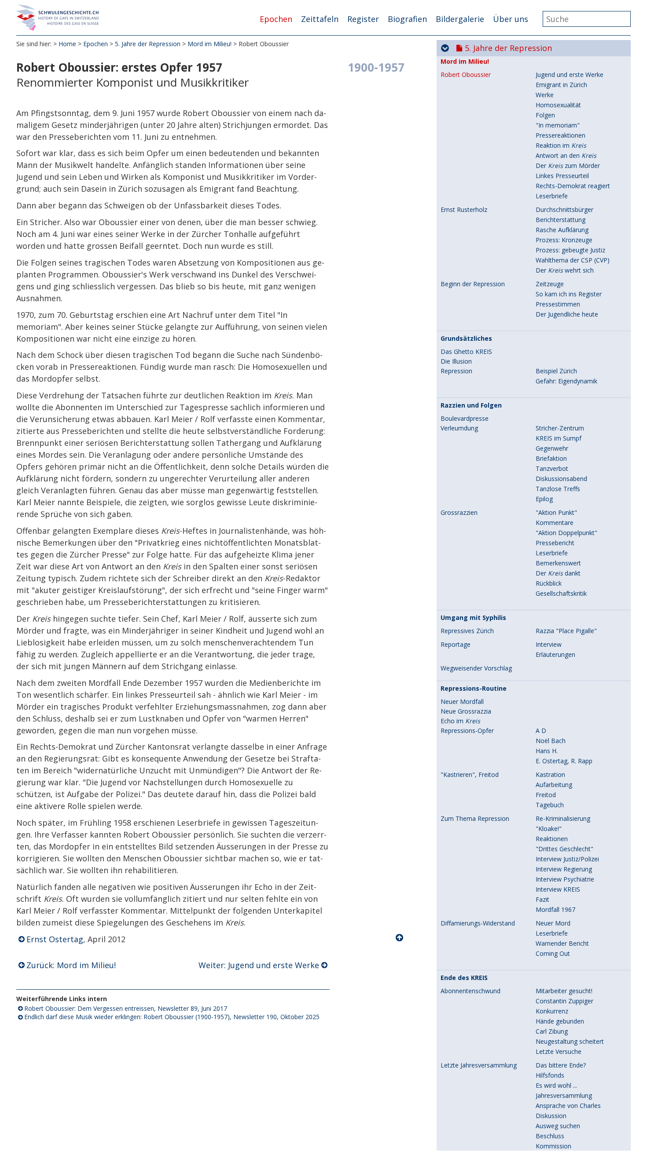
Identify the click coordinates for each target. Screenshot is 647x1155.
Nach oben (400, 937)
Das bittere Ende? (561, 1065)
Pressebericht (555, 543)
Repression (456, 371)
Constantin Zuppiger (564, 1001)
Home (67, 44)
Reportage (456, 644)
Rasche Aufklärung (562, 230)
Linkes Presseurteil (562, 175)
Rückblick (549, 583)
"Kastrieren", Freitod (470, 775)
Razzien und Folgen (471, 405)
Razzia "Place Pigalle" (566, 631)
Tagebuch (550, 805)
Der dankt (558, 573)
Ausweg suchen (558, 1126)
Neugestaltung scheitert (570, 1041)
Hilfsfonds (550, 1075)
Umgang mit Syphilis (473, 618)
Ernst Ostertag (54, 939)
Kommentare (554, 522)
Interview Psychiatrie (565, 879)
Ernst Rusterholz (464, 210)
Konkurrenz (552, 1011)
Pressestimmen (558, 304)
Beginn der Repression (473, 284)
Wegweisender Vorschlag (476, 668)
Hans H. (547, 751)
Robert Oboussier (466, 75)
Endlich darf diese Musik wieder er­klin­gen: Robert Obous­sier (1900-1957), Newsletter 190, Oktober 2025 (172, 1017)
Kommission (553, 1146)
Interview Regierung (564, 869)
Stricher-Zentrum (560, 428)
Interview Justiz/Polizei (567, 859)
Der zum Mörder (568, 165)
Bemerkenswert (558, 563)
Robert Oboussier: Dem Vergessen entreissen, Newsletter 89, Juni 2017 (125, 1008)
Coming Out (553, 953)
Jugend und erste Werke (569, 74)
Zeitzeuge (550, 284)
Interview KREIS (558, 889)
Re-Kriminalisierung (563, 818)
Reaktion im (561, 145)
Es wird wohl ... (556, 1085)
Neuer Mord (553, 923)
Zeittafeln (319, 19)
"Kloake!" (549, 828)
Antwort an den (566, 155)
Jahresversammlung (564, 1095)
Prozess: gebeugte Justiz (570, 250)
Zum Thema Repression (475, 819)
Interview (549, 644)
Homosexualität (558, 105)
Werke (545, 95)
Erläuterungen (555, 654)
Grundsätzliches (466, 338)
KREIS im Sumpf (558, 438)
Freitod (546, 795)
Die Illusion (456, 361)
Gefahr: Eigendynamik (566, 381)
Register (363, 19)
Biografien (407, 19)
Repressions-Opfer (467, 731)
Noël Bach (551, 740)
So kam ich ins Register (569, 294)
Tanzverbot (552, 468)
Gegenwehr (552, 448)
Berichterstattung (560, 219)
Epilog (544, 499)
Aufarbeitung (554, 784)
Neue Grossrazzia (466, 711)
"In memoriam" (558, 125)
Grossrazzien (459, 513)
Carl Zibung (552, 1031)
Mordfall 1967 (555, 909)
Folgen (545, 115)
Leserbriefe (552, 196)
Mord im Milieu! (209, 44)
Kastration (550, 774)
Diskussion (551, 1115)
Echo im (460, 721)
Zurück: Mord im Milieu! (71, 965)
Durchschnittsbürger (564, 209)
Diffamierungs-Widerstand (478, 923)
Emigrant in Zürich (561, 84)
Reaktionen (552, 838)
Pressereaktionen (560, 135)
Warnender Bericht (562, 943)
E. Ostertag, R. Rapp (564, 761)
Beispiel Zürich (556, 371)
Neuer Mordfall (462, 702)
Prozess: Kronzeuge (564, 240)
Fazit (542, 899)
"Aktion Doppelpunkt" (566, 532)
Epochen (276, 19)
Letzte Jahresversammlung (479, 1065)
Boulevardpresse (465, 418)
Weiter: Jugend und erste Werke (259, 965)
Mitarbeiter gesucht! (564, 991)
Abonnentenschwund (470, 991)
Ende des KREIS (464, 978)
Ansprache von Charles (568, 1105)
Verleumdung (459, 428)
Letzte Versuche (558, 1051)
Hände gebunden (560, 1021)
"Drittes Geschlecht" (564, 849)
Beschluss (550, 1136)
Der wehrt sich (565, 270)
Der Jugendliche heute (567, 314)
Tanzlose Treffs (558, 489)
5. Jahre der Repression (147, 44)
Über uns (510, 19)
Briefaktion (551, 458)
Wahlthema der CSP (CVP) (573, 260)
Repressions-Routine (474, 688)
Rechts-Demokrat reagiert (573, 186)
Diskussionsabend (561, 478)
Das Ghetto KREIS (466, 352)
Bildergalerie (460, 19)
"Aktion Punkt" (556, 512)
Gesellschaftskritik (561, 593)
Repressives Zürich (467, 631)
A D (541, 730)
